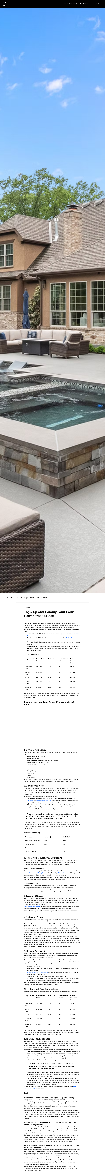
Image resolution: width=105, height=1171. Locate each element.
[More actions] (80, 608)
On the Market (42, 598)
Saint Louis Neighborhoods (25, 598)
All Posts (10, 598)
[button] (72, 3)
